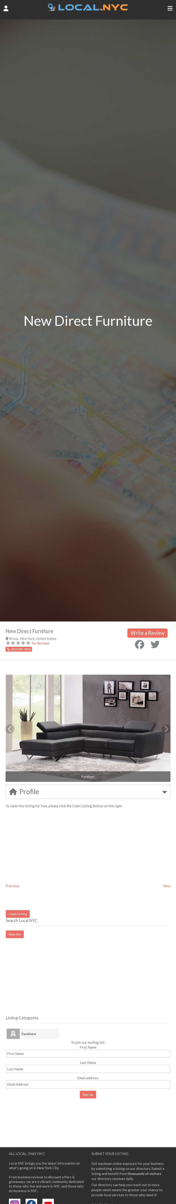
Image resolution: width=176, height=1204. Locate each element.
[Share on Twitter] (155, 644)
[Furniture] (13, 1034)
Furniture (29, 1034)
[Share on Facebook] (139, 644)
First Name (88, 1047)
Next (166, 886)
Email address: (88, 1078)
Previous (12, 886)
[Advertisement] (44, 981)
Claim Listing (18, 914)
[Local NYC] (88, 10)
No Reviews (41, 643)
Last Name (88, 1062)
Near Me (15, 934)
